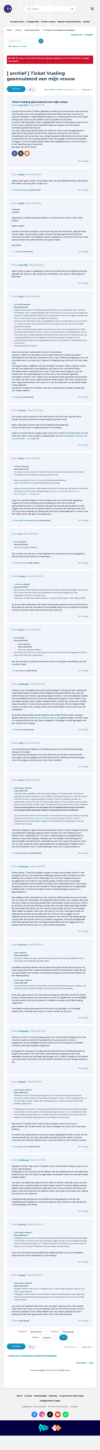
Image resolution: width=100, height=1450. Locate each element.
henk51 (21, 203)
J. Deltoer (18, 252)
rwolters (22, 576)
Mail (27, 153)
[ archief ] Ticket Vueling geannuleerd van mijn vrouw (41, 75)
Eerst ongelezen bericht (53, 89)
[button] (71, 9)
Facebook (14, 153)
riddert (22, 174)
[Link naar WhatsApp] (66, 1414)
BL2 (20, 534)
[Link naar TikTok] (50, 1414)
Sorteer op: (54, 1331)
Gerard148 (23, 105)
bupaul (26, 190)
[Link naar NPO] (56, 1427)
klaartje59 (19, 397)
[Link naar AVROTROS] (44, 1428)
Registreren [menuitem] (76, 34)
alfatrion (22, 945)
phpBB (41, 1370)
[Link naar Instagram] (42, 1414)
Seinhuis (22, 410)
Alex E (21, 743)
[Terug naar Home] (8, 9)
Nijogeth (22, 1082)
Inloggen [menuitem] (89, 34)
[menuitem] (81, 1363)
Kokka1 (17, 190)
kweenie (26, 853)
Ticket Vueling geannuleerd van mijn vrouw (40, 101)
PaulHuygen (24, 684)
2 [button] (78, 90)
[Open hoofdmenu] (92, 9)
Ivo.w (17, 1147)
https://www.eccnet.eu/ (47, 718)
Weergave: (22, 1331)
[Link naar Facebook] (34, 1414)
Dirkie (21, 296)
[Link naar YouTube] (58, 1414)
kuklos (27, 520)
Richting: (35, 1337)
